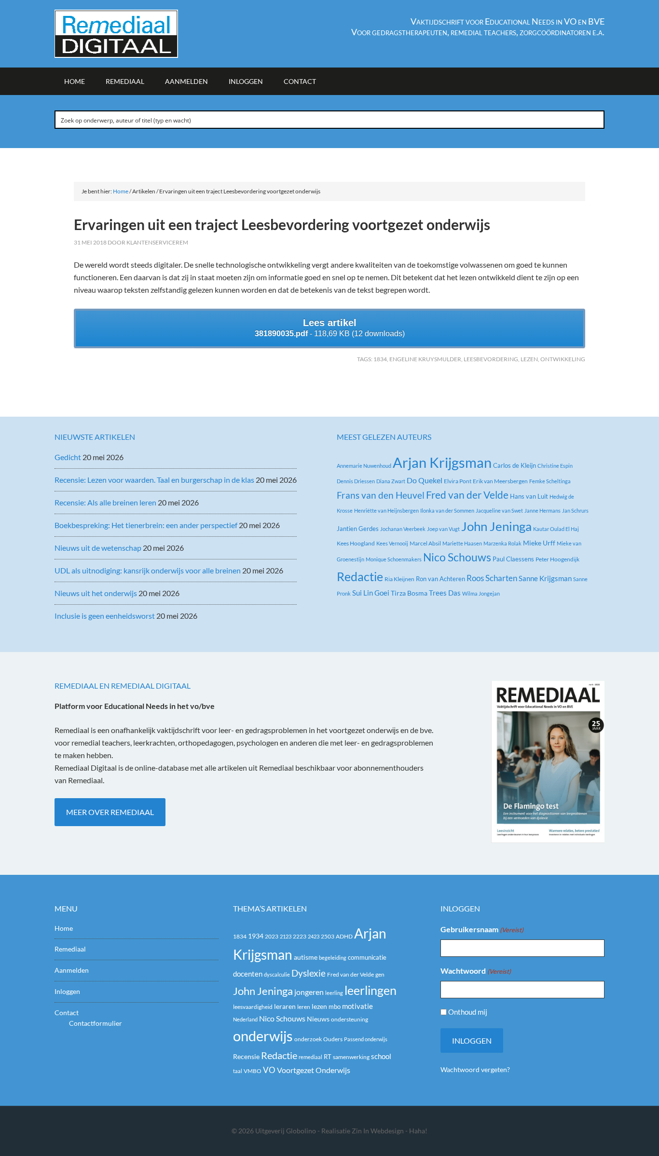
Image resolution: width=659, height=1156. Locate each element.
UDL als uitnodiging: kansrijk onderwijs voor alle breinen (148, 570)
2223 (299, 936)
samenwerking (351, 1057)
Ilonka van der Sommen (447, 510)
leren (303, 1006)
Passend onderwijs (365, 1039)
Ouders (333, 1039)
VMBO (252, 1071)
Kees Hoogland (356, 543)
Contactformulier (95, 1023)
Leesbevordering (491, 359)
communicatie (367, 957)
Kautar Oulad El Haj (556, 529)
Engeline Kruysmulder (425, 359)
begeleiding (332, 957)
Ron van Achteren (440, 579)
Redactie (360, 576)
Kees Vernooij (392, 543)
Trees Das (445, 592)
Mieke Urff (539, 543)
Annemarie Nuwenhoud (364, 465)
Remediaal (70, 949)
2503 (327, 936)
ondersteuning (349, 1019)
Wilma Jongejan (481, 593)
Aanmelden (72, 970)
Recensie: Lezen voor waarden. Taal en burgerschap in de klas (154, 479)
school (381, 1056)
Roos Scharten (492, 578)
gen (379, 974)
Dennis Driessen (356, 481)
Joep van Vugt (443, 529)
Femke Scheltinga (550, 481)
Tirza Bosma (409, 593)
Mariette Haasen (462, 543)
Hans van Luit (529, 496)
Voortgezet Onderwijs (313, 1069)
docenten (247, 974)
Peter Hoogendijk (557, 559)
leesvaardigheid (253, 1007)
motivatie (357, 1006)
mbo (335, 1006)
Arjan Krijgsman (442, 462)
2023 (271, 936)
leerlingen (370, 990)
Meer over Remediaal (110, 811)
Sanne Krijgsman (545, 578)
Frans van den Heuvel (381, 495)
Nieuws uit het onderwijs (96, 593)
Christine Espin (555, 465)
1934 (255, 936)
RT (327, 1057)
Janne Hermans (542, 510)
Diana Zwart (390, 481)
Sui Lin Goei (370, 592)
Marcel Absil (425, 543)
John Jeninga (496, 526)
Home (64, 928)
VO (269, 1070)
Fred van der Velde (467, 495)
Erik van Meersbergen (500, 481)
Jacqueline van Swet (499, 510)
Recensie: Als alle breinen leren (105, 502)
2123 (285, 936)
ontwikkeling (562, 359)
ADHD (344, 936)
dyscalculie (277, 974)
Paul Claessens (513, 559)
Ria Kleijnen (399, 579)
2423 (313, 936)
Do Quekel (424, 480)
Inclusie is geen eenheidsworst (105, 615)
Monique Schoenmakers (394, 559)
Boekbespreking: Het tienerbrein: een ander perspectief (146, 525)
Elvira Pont (457, 481)
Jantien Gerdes (358, 528)
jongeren (309, 992)
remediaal (310, 1057)
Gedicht (68, 457)
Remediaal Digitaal (137, 34)
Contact (67, 1012)
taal (237, 1071)
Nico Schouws (457, 557)
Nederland (245, 1019)
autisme (305, 957)
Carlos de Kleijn (514, 465)
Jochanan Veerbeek (403, 529)
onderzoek (308, 1039)
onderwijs (263, 1035)
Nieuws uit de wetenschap (98, 547)
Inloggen (67, 991)
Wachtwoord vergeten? (475, 1069)
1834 (380, 359)
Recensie (246, 1056)
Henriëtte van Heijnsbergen (386, 510)
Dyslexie (308, 973)
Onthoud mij (467, 1011)
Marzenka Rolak (502, 543)
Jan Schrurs (575, 510)
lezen (529, 359)
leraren (285, 1006)
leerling (334, 993)
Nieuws (318, 1019)
